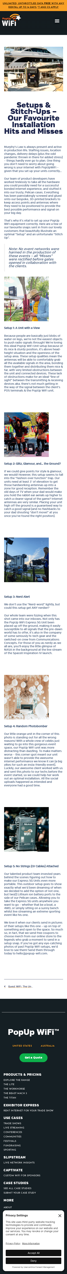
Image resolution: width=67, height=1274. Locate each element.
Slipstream (15, 1157)
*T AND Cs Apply (48, 7)
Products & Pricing (22, 1075)
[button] (57, 20)
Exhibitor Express (21, 1105)
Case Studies (16, 1183)
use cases (13, 1118)
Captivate (13, 1170)
